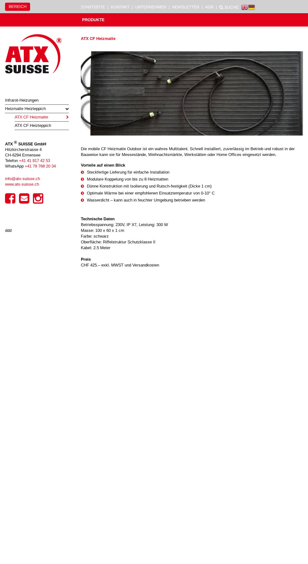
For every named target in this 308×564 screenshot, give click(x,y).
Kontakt (120, 7)
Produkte (93, 20)
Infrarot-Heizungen (21, 100)
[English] (244, 8)
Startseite (93, 7)
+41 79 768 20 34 (40, 166)
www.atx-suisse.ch (22, 184)
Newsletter (185, 7)
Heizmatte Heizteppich (25, 108)
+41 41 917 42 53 (34, 160)
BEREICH (17, 6)
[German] (251, 8)
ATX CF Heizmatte (31, 117)
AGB (209, 7)
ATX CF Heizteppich (33, 125)
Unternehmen (150, 7)
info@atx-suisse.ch (22, 178)
